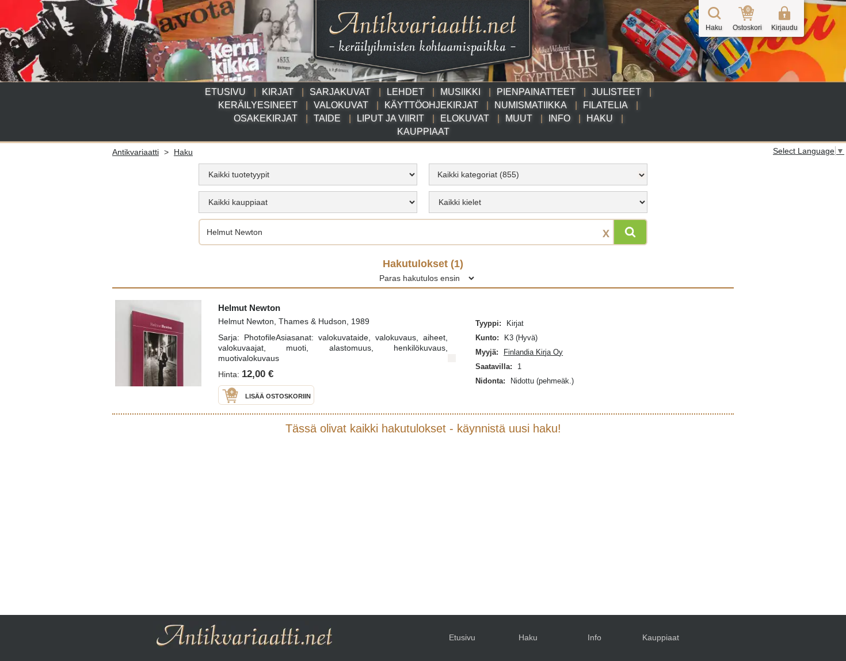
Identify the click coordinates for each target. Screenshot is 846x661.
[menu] (308, 174)
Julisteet (616, 92)
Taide (327, 118)
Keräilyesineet (258, 105)
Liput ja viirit (390, 118)
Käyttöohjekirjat (431, 105)
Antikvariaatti (135, 152)
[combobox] (538, 174)
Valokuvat (341, 105)
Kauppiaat (423, 131)
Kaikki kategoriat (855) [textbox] (478, 174)
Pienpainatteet (536, 92)
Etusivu (225, 92)
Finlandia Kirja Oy (533, 352)
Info (559, 118)
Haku (599, 118)
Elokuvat (464, 118)
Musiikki (460, 92)
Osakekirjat (266, 118)
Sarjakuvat (340, 92)
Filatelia (605, 105)
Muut (518, 118)
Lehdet (405, 92)
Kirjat (278, 92)
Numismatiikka (530, 105)
